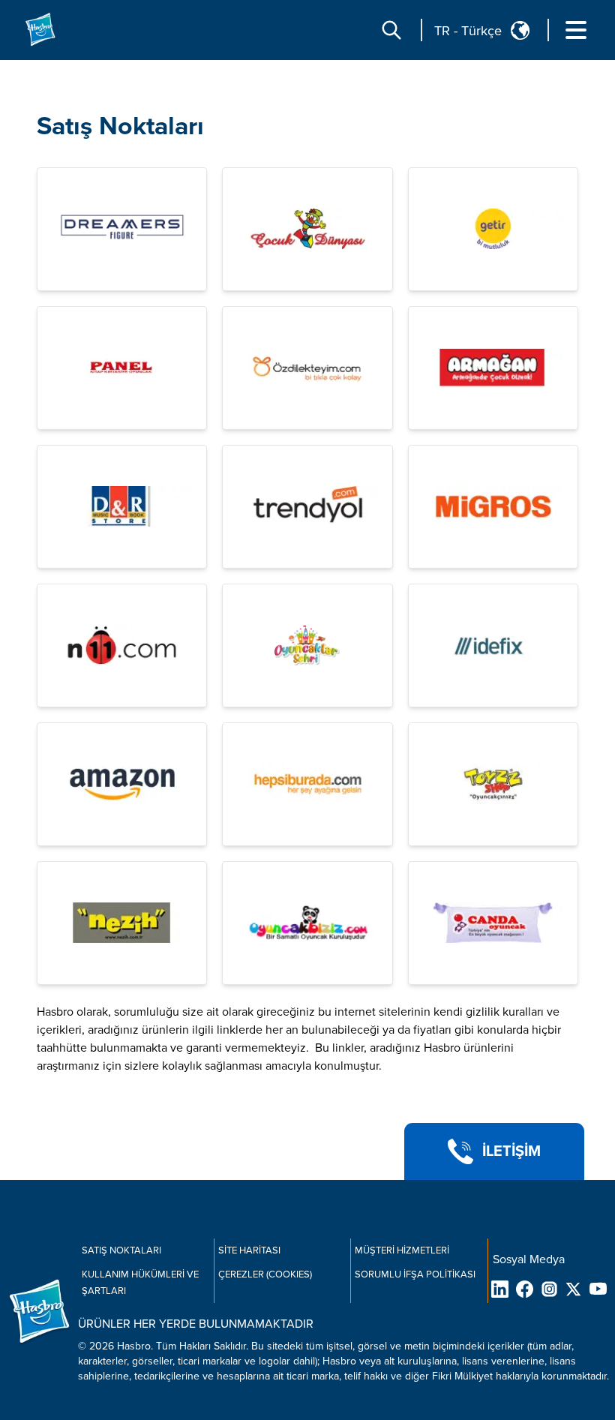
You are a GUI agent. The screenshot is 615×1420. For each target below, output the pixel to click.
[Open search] (391, 30)
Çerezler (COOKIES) (265, 1274)
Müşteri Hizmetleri (402, 1250)
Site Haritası (249, 1250)
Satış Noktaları (120, 126)
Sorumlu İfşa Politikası (415, 1274)
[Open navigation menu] (576, 30)
